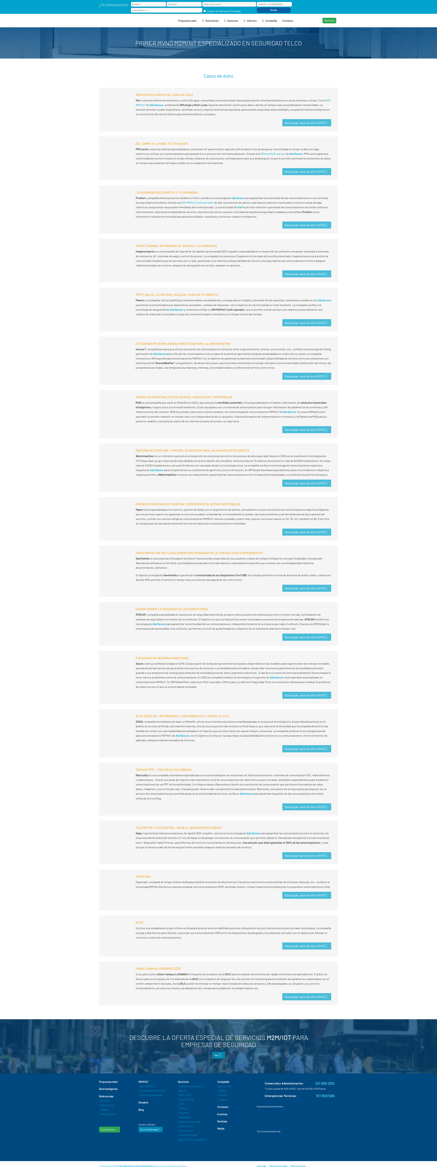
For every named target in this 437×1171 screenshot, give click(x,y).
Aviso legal (261, 1166)
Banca (182, 1090)
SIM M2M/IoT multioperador (197, 202)
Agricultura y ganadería (192, 1139)
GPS (181, 1103)
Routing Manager (149, 1129)
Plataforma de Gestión (152, 1090)
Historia (223, 1095)
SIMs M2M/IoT (147, 1086)
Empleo (222, 1099)
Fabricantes (107, 1105)
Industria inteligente (191, 1086)
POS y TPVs (185, 1095)
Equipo (222, 1090)
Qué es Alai (224, 1086)
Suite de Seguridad (150, 1095)
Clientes (105, 1100)
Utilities (183, 1108)
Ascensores (186, 1130)
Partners (329, 20)
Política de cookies (298, 1166)
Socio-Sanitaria (188, 1135)
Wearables (185, 1117)
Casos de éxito (108, 1114)
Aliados (104, 1109)
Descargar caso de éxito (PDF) (305, 123)
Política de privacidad (278, 1166)
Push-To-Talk (186, 1099)
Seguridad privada (189, 1121)
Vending (183, 1112)
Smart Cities (186, 1126)
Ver (216, 1055)
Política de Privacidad (229, 11)
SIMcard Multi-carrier (272, 153)
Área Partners (108, 1129)
